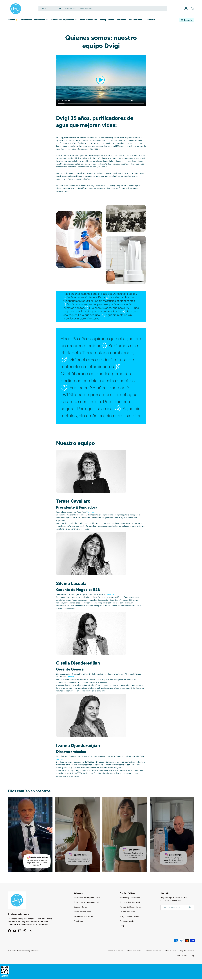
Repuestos (121, 20)
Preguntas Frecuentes (129, 916)
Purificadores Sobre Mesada (32, 20)
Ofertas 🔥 (13, 20)
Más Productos (135, 20)
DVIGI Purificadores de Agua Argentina (25, 951)
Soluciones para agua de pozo (87, 897)
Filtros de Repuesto (82, 911)
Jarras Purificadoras (88, 20)
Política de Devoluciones (130, 907)
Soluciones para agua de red (86, 902)
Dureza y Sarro (80, 907)
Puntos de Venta (127, 921)
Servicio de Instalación (83, 916)
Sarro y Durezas (107, 20)
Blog (122, 926)
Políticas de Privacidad (130, 902)
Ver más (90, 512)
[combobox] (102, 8)
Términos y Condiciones (130, 897)
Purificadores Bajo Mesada (62, 20)
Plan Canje (78, 921)
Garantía (151, 20)
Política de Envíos (127, 911)
